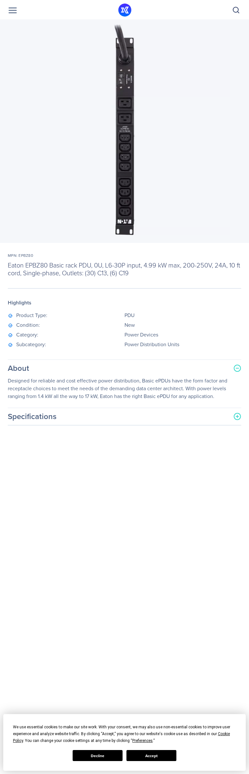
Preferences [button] (142, 740)
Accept (151, 755)
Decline (97, 755)
